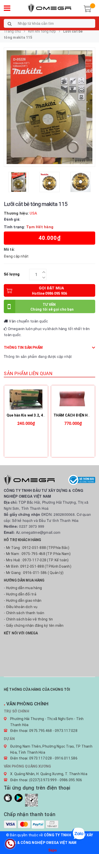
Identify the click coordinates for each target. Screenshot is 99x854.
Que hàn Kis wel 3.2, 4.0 (26, 415)
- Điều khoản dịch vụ (20, 607)
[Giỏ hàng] (87, 8)
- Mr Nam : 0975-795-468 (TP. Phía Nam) (37, 554)
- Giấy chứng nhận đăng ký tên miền (34, 626)
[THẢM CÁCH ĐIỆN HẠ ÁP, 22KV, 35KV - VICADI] (73, 399)
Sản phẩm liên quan (28, 373)
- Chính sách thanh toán (24, 613)
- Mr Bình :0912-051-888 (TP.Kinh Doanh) (37, 566)
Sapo (52, 850)
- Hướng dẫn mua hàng (23, 588)
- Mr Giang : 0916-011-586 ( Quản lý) (33, 573)
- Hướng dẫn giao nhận (22, 600)
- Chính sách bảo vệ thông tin (28, 619)
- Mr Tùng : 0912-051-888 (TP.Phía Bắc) (37, 548)
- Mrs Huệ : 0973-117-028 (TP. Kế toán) (36, 560)
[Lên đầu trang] (89, 839)
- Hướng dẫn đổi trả (20, 594)
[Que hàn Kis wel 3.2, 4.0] (26, 399)
